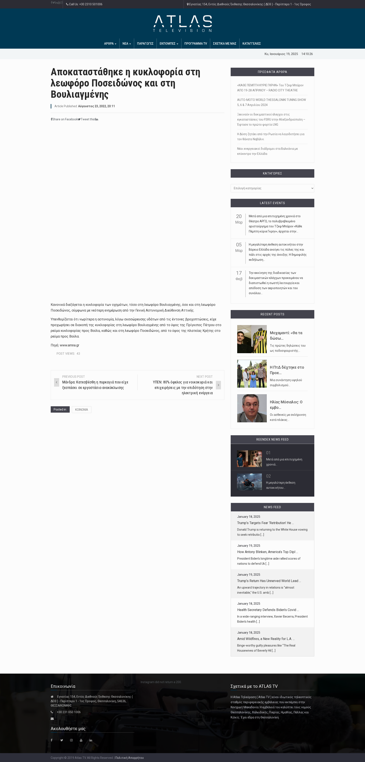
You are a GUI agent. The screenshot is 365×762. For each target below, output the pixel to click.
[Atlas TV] (182, 23)
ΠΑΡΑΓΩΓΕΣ (145, 43)
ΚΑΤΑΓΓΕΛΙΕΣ (251, 43)
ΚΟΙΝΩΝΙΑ (81, 409)
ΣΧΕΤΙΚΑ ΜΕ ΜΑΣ (224, 43)
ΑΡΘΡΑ (109, 43)
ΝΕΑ (126, 43)
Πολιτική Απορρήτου (129, 757)
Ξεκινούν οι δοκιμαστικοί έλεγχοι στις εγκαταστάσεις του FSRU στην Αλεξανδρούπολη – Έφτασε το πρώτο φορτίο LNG (271, 119)
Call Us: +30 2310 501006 (85, 4)
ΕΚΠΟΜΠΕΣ (168, 43)
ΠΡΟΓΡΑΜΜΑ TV (195, 43)
